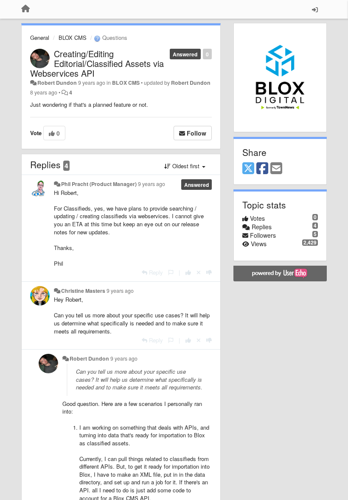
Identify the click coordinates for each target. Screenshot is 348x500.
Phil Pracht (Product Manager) (99, 184)
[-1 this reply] (209, 272)
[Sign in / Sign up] (315, 9)
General (39, 37)
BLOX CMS (73, 37)
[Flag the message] (170, 272)
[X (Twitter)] (248, 168)
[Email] (276, 168)
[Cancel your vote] (198, 272)
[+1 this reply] (188, 272)
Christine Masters (83, 290)
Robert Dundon (57, 82)
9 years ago (151, 184)
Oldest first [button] (186, 166)
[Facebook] (262, 168)
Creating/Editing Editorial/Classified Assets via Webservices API (97, 63)
